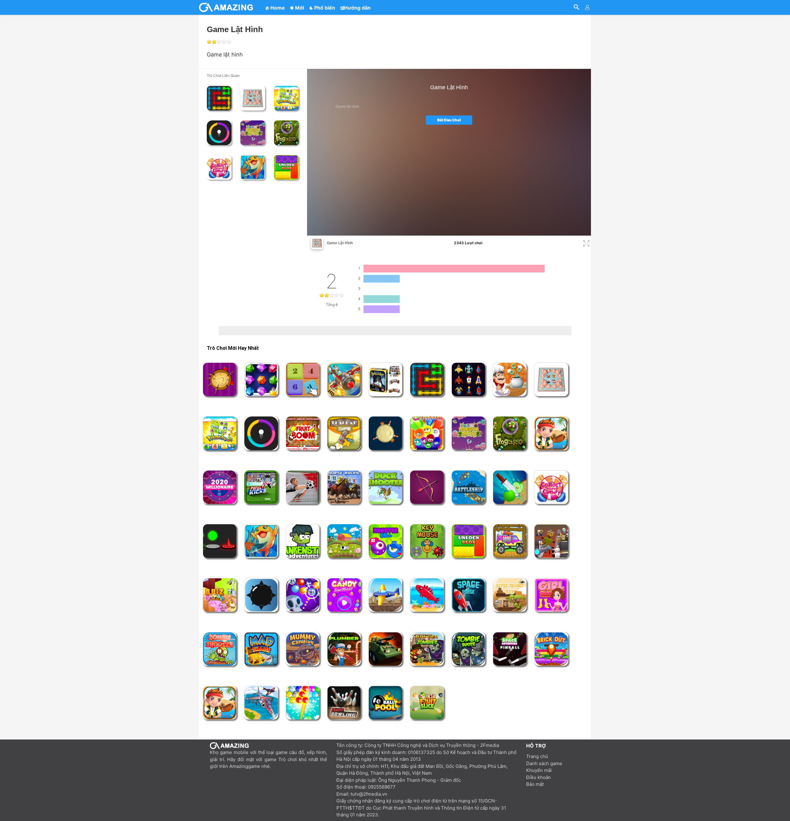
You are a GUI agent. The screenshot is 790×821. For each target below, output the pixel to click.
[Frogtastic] (286, 132)
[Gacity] (227, 7)
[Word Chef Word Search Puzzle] (510, 379)
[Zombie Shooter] (220, 649)
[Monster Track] (510, 541)
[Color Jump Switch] (219, 132)
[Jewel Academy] (261, 379)
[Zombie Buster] (468, 649)
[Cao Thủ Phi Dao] (220, 379)
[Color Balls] (220, 541)
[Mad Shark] (261, 649)
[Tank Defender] (385, 595)
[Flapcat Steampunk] (344, 433)
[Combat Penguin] (551, 541)
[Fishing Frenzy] (427, 595)
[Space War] (468, 379)
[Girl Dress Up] (551, 595)
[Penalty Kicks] (261, 487)
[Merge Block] (303, 379)
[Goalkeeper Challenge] (303, 487)
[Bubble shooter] (303, 703)
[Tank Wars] (385, 649)
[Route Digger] (551, 433)
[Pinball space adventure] (510, 649)
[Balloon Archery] (427, 487)
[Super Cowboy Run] (510, 595)
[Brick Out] (551, 649)
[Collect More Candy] (219, 167)
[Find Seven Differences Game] (344, 541)
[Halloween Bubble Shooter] (303, 595)
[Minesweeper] (261, 595)
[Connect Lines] (219, 98)
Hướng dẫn (357, 8)
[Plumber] (344, 649)
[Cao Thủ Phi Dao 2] (385, 433)
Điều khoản (538, 777)
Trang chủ (537, 756)
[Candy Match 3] (344, 595)
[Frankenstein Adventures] (303, 541)
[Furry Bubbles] (427, 433)
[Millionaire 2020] (220, 487)
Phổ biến (324, 8)
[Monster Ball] (385, 541)
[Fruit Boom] (303, 433)
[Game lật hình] (252, 98)
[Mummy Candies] (303, 649)
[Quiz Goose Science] (220, 595)
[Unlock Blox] (286, 167)
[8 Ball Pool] (385, 703)
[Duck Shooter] (385, 487)
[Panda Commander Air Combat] (344, 379)
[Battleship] (468, 487)
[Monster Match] (252, 132)
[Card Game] (385, 379)
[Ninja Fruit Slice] (427, 703)
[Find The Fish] (252, 167)
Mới (299, 8)
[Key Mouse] (427, 541)
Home (277, 8)
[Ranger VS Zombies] (427, 649)
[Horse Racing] (344, 487)
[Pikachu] (286, 98)
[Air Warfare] (261, 703)
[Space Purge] (468, 595)
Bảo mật (535, 784)
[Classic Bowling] (344, 703)
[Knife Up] (510, 487)
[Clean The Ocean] (220, 703)
